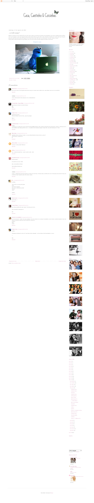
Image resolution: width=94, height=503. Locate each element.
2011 (71, 379)
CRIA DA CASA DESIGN (16, 217)
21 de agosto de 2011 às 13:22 (22, 142)
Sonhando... (73, 416)
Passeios (71, 81)
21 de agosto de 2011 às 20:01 (23, 198)
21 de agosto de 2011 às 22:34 (23, 229)
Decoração (72, 61)
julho (72, 420)
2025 (71, 361)
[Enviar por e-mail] (24, 78)
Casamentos (72, 57)
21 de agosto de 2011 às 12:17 (23, 112)
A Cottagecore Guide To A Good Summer (75, 468)
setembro (72, 386)
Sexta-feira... (73, 392)
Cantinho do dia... (74, 389)
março (72, 427)
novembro (73, 382)
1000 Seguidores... (74, 395)
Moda (71, 76)
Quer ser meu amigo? (74, 402)
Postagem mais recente (12, 261)
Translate (77, 451)
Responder (13, 92)
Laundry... (73, 408)
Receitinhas (72, 82)
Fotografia (71, 69)
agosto (72, 387)
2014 (71, 374)
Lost (70, 74)
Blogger (52, 492)
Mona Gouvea (14, 88)
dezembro (73, 381)
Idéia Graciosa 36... (74, 411)
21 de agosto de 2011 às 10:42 (22, 88)
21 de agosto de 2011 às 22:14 (23, 205)
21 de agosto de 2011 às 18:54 (19, 180)
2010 (71, 432)
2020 (71, 366)
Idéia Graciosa (72, 71)
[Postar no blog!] (25, 78)
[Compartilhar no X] (27, 78)
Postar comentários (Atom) (16, 263)
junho (72, 422)
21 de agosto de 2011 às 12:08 (29, 103)
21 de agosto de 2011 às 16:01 (25, 157)
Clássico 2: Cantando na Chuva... (76, 410)
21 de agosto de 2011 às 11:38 (21, 95)
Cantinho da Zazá (15, 123)
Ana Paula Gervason (15, 157)
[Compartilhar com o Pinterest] (29, 78)
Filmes (71, 68)
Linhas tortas (78, 458)
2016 (71, 371)
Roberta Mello (14, 143)
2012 (71, 378)
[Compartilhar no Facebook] (28, 78)
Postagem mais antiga (62, 261)
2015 (71, 373)
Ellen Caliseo (14, 133)
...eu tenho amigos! (74, 400)
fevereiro (72, 428)
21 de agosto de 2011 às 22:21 (27, 217)
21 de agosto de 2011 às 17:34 (21, 171)
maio (72, 423)
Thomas (71, 83)
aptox (71, 471)
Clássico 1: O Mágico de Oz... (76, 418)
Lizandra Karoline (73, 457)
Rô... (13, 180)
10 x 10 (71, 51)
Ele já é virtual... (73, 397)
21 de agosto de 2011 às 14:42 (20, 150)
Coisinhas (14, 79)
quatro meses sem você (79, 476)
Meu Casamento (72, 75)
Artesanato (72, 53)
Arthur (71, 54)
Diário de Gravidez (73, 62)
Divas (71, 64)
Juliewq (13, 150)
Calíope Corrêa (14, 112)
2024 (71, 362)
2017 (71, 369)
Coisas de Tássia (15, 205)
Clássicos (71, 58)
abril (72, 425)
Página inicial (37, 261)
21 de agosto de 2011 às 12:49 (22, 133)
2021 (71, 364)
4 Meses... (72, 407)
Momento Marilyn (73, 78)
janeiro (72, 430)
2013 (71, 376)
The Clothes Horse (73, 466)
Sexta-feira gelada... (74, 415)
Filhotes (71, 67)
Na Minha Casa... (73, 79)
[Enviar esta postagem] (22, 78)
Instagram (71, 72)
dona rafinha (72, 475)
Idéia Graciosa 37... (74, 399)
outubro (72, 384)
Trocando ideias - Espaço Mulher (18, 103)
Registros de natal (73, 472)
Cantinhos (71, 55)
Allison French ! (15, 198)
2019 (71, 367)
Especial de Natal (73, 65)
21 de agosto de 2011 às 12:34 (24, 123)
